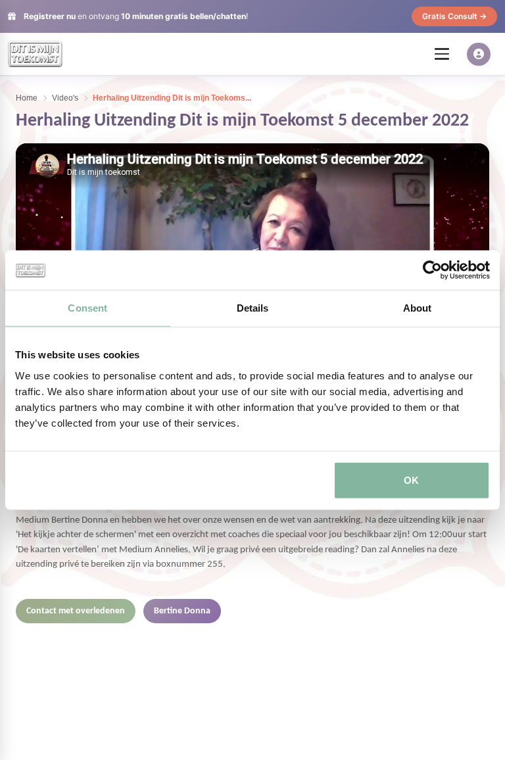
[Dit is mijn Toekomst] (35, 54)
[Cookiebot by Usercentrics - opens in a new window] (432, 270)
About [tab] (417, 308)
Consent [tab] (87, 308)
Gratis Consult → (454, 16)
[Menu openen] (441, 53)
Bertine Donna (182, 611)
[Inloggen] (479, 54)
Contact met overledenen (75, 611)
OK (411, 479)
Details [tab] (253, 308)
